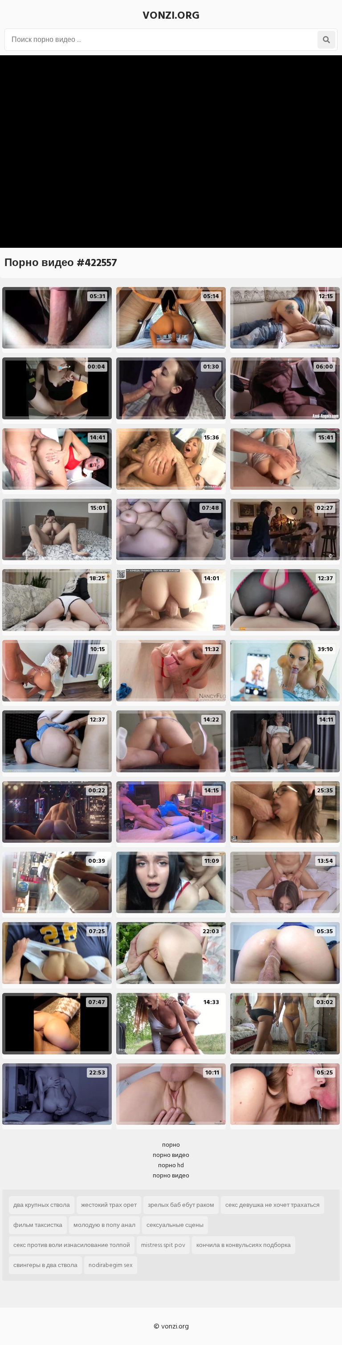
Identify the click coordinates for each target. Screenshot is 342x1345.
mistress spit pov (163, 1245)
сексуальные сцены (175, 1225)
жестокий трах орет (109, 1205)
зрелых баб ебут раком (181, 1205)
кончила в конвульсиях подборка (243, 1245)
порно (171, 1145)
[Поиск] (326, 40)
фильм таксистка (37, 1225)
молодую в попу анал (104, 1225)
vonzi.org (171, 15)
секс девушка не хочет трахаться (272, 1205)
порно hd (171, 1165)
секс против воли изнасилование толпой (71, 1245)
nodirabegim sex (111, 1265)
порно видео (171, 1155)
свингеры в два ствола (45, 1265)
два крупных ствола (41, 1205)
